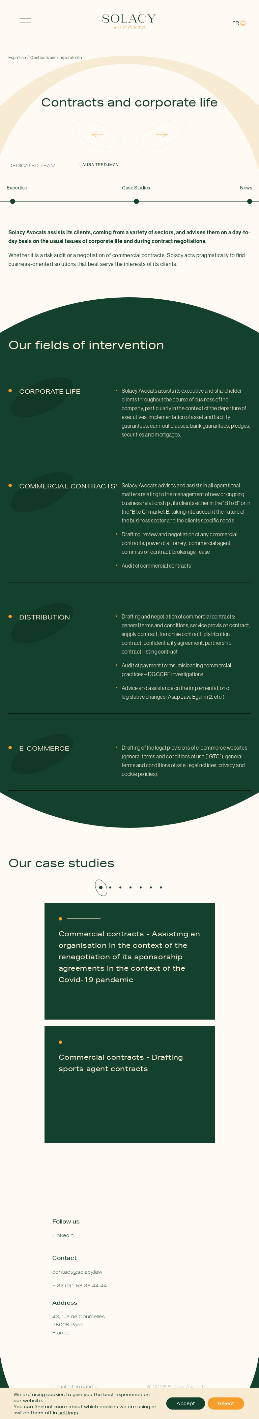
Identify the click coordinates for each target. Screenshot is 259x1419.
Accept (185, 1403)
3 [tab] (120, 887)
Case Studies (136, 188)
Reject (226, 1403)
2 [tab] (110, 887)
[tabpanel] (129, 1033)
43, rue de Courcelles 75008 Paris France (78, 1325)
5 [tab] (141, 887)
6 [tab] (151, 887)
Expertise (17, 57)
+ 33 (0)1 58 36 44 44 (79, 1285)
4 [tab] (131, 887)
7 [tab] (161, 887)
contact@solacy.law (77, 1272)
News (246, 188)
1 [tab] (101, 887)
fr (235, 23)
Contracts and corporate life (56, 57)
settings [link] (68, 1413)
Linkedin (63, 1235)
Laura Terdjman (99, 164)
